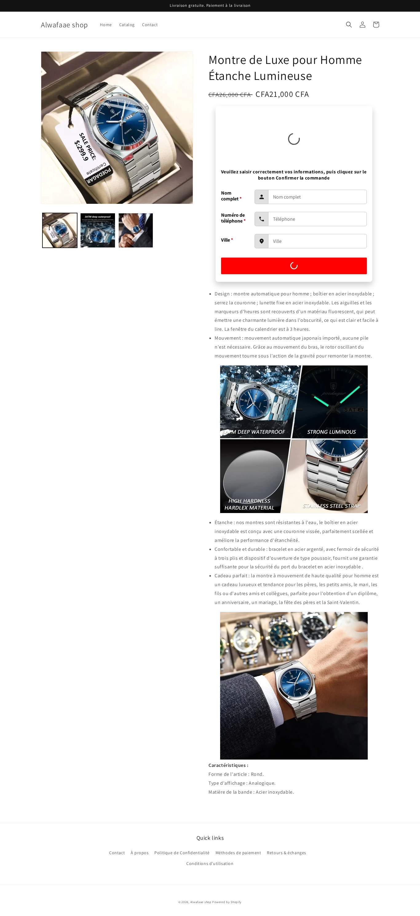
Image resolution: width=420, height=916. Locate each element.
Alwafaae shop (201, 902)
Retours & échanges (286, 852)
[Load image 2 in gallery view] (97, 230)
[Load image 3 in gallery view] (135, 230)
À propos (140, 852)
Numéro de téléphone (233, 218)
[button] (349, 24)
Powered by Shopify (227, 902)
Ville (227, 240)
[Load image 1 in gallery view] (59, 230)
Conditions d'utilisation (209, 863)
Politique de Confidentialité (182, 852)
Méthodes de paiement (238, 852)
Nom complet (231, 196)
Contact (117, 852)
